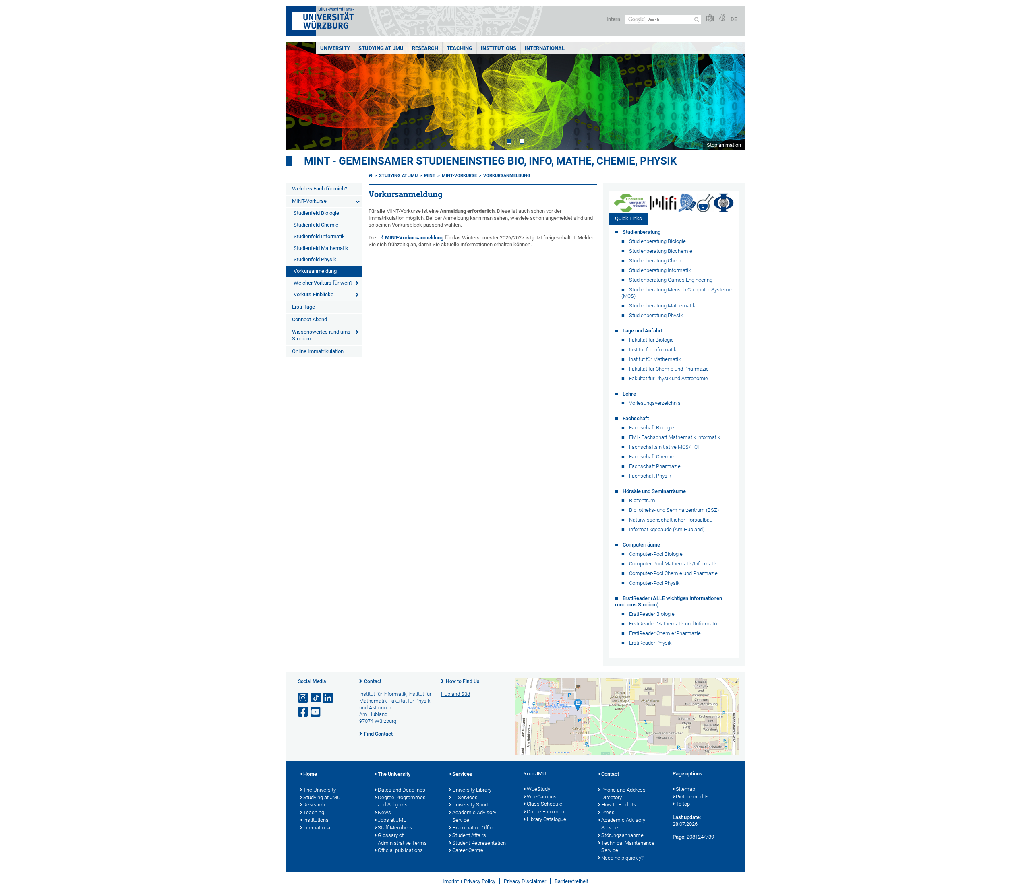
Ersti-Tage (303, 307)
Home (310, 774)
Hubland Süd (455, 694)
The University (319, 790)
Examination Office (473, 828)
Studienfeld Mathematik (321, 248)
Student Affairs (469, 835)
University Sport (470, 805)
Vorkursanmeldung (315, 271)
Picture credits (692, 797)
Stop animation (724, 145)
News (384, 812)
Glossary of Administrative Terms (402, 839)
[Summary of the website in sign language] (722, 18)
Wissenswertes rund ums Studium (321, 335)
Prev (300, 96)
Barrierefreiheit (571, 881)
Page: (679, 837)
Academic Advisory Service (474, 816)
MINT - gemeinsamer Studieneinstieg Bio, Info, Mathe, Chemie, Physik (490, 161)
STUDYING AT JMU (381, 48)
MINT (429, 175)
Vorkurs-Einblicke (313, 294)
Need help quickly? (622, 858)
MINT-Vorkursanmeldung (414, 238)
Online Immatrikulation (318, 351)
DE (734, 19)
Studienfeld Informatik (319, 236)
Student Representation (479, 843)
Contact (372, 681)
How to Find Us (462, 681)
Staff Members (395, 828)
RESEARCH (425, 48)
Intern (613, 19)
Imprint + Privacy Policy (469, 881)
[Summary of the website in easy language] (710, 18)
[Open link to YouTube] (316, 712)
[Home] (371, 175)
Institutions (316, 820)
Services (462, 774)
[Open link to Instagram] (303, 698)
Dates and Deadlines (401, 790)
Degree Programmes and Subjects (402, 801)
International (545, 48)
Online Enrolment (546, 811)
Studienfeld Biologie (316, 213)
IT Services (465, 797)
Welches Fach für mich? (319, 189)
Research (314, 805)
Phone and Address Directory (623, 793)
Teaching (459, 48)
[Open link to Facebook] (303, 712)
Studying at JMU (398, 175)
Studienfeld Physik (315, 259)
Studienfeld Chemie (316, 225)
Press (608, 812)
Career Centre (467, 850)
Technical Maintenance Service (627, 847)
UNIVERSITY (335, 48)
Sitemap (685, 789)
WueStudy (538, 789)
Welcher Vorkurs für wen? (323, 283)
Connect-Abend (309, 319)
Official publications (400, 850)
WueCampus (542, 797)
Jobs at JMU (392, 820)
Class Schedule (544, 804)
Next (731, 96)
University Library (471, 790)
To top (683, 804)
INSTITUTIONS (498, 48)
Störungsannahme (622, 835)
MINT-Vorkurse (309, 201)
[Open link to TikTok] (316, 698)
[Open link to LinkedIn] (328, 698)
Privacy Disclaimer (525, 881)
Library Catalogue (546, 819)
